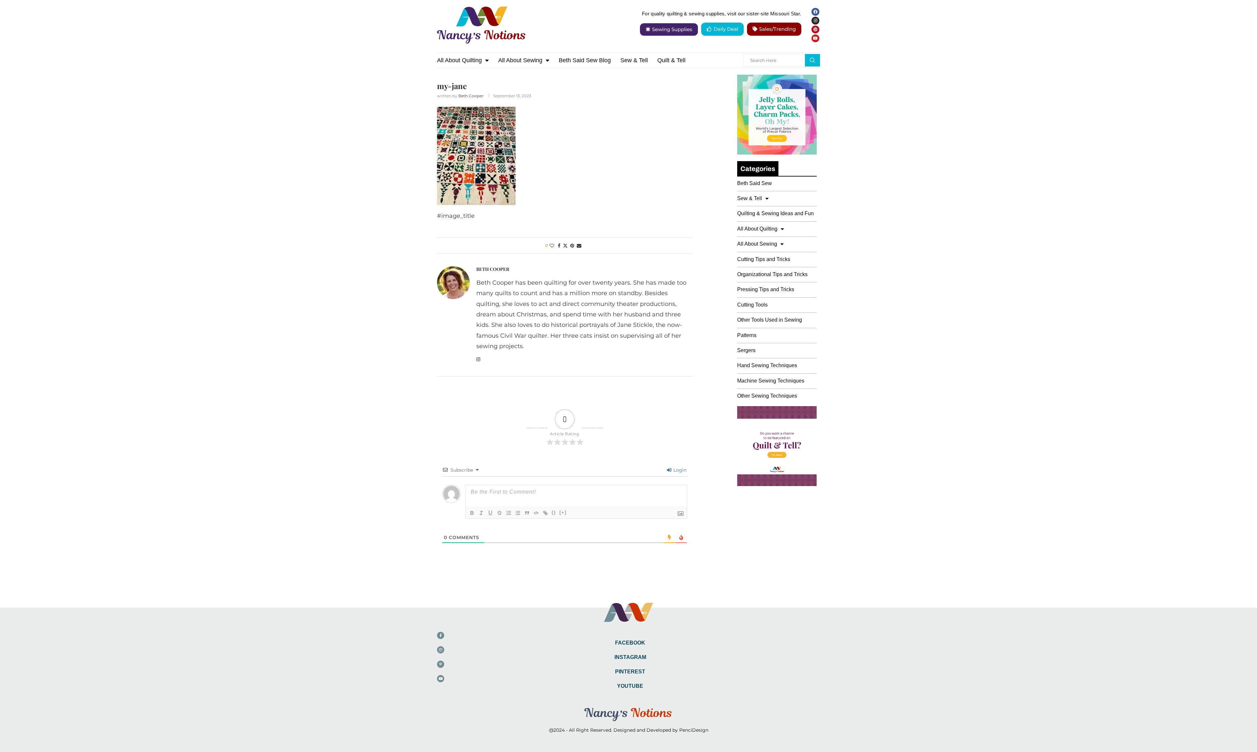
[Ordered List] (508, 513)
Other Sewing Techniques (767, 396)
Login (679, 470)
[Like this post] (552, 246)
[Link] (545, 513)
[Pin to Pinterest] (572, 246)
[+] (563, 512)
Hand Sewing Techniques (767, 365)
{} (554, 512)
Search (812, 60)
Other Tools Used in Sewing (769, 320)
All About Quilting (459, 60)
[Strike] (499, 513)
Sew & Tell (634, 60)
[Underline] (490, 513)
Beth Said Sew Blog (585, 60)
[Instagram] (815, 21)
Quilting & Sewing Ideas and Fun (775, 213)
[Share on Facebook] (559, 246)
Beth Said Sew (754, 183)
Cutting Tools (752, 305)
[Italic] (481, 513)
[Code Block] (536, 513)
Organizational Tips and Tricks (772, 274)
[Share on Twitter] (565, 246)
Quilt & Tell (671, 60)
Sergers (746, 350)
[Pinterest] (815, 29)
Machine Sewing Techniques (770, 381)
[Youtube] (815, 38)
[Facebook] (815, 12)
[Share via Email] (579, 246)
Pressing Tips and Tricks (765, 289)
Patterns (746, 335)
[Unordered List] (517, 513)
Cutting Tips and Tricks (763, 259)
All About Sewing (520, 60)
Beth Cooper (470, 95)
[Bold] (472, 513)
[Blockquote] (527, 513)
